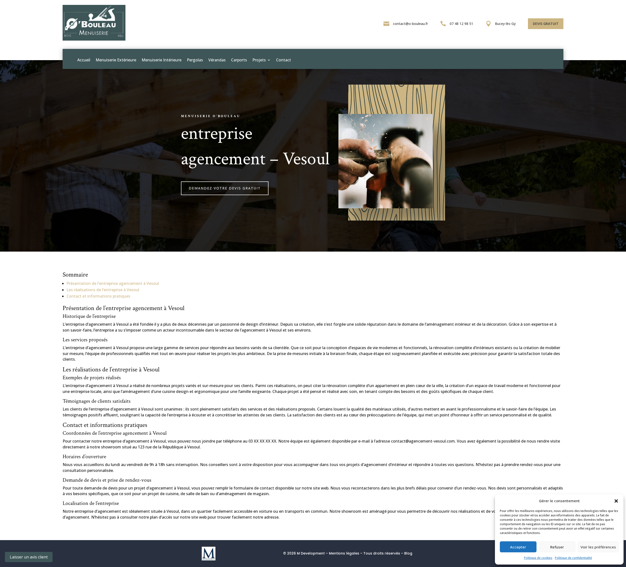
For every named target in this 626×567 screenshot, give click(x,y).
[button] (616, 501)
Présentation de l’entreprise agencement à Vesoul (113, 283)
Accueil (83, 60)
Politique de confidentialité (573, 558)
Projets (259, 60)
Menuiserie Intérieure (161, 60)
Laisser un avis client (29, 557)
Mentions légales (344, 553)
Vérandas (217, 60)
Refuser (557, 547)
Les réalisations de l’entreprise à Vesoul (103, 289)
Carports (239, 60)
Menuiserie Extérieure (116, 60)
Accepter (518, 547)
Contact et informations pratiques (98, 296)
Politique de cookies (538, 558)
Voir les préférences (598, 547)
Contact (283, 60)
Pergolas (195, 60)
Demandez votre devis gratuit (225, 188)
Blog (408, 553)
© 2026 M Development (304, 553)
